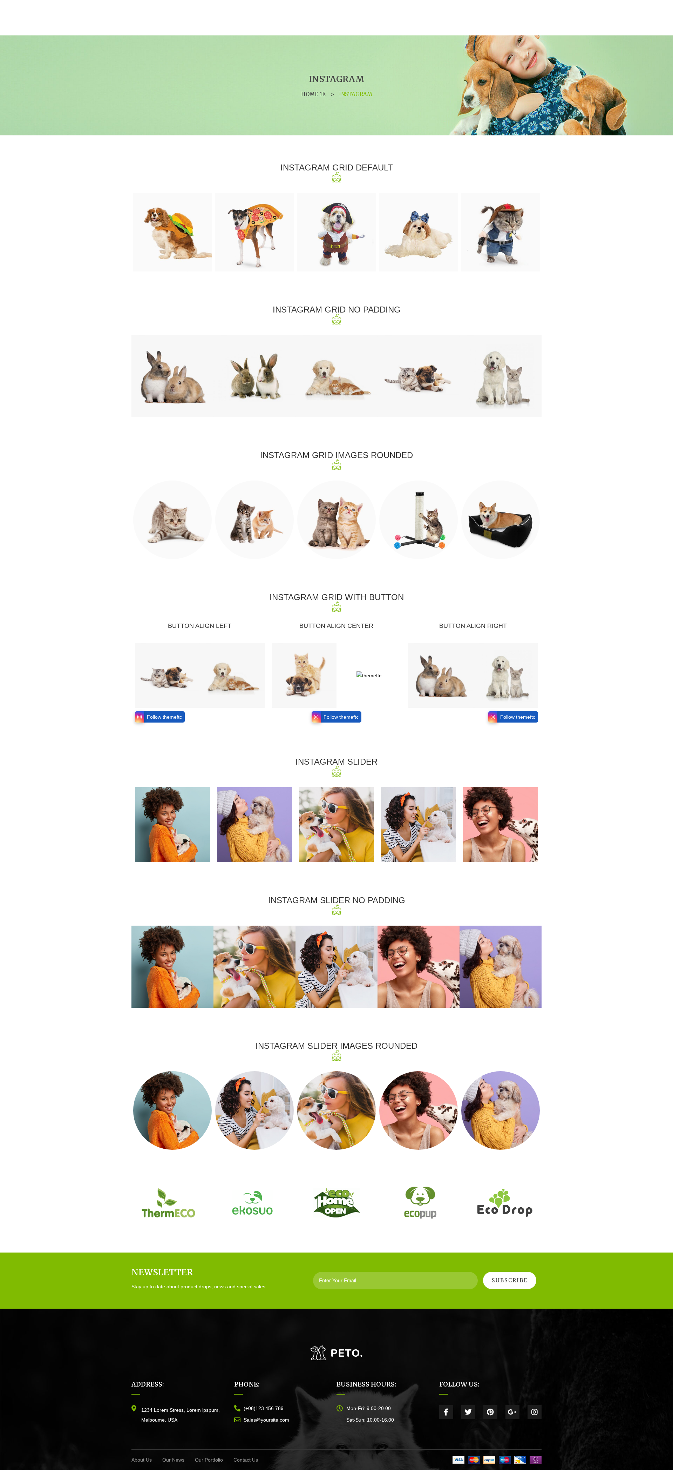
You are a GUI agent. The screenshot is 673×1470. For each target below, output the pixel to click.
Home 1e (313, 94)
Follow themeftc (164, 717)
